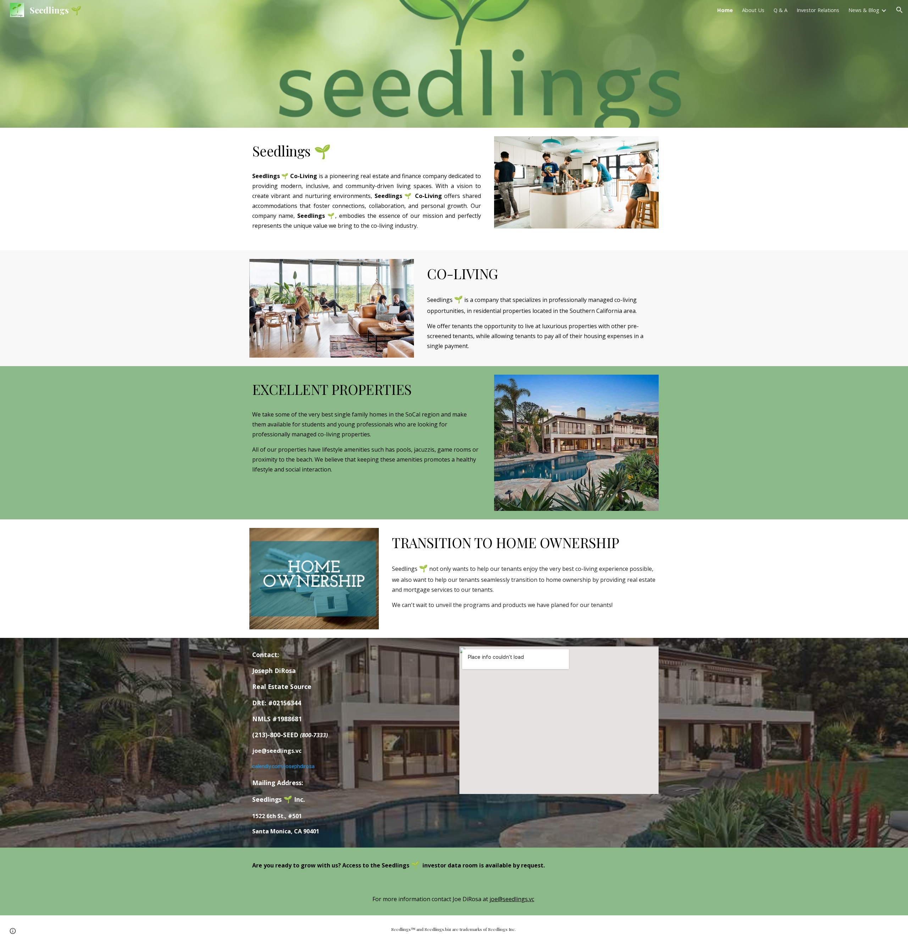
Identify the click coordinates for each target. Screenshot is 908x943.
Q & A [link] (780, 9)
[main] (366, 151)
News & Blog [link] (863, 9)
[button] (899, 9)
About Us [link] (753, 9)
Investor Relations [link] (818, 9)
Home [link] (725, 9)
